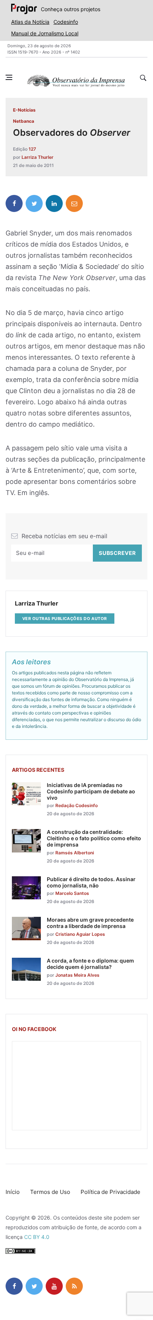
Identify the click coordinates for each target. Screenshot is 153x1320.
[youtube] (54, 1286)
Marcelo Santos (72, 893)
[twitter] (34, 203)
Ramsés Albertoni (74, 852)
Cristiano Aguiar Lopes (80, 934)
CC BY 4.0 (36, 1237)
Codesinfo (65, 22)
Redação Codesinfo (76, 805)
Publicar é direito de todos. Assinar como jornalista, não (91, 882)
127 (32, 149)
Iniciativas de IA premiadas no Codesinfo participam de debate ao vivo (91, 791)
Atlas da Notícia (30, 22)
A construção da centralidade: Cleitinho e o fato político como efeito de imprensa (94, 838)
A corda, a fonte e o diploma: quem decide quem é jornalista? (90, 963)
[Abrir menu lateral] (9, 77)
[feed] (74, 1286)
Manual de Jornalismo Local (44, 33)
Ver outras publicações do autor (64, 618)
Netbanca (23, 121)
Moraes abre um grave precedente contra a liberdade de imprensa (90, 922)
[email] (74, 203)
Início (13, 1191)
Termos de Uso (50, 1191)
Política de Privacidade (110, 1191)
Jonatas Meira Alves (77, 975)
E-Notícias (24, 110)
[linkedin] (54, 203)
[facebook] (14, 203)
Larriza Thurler (37, 157)
